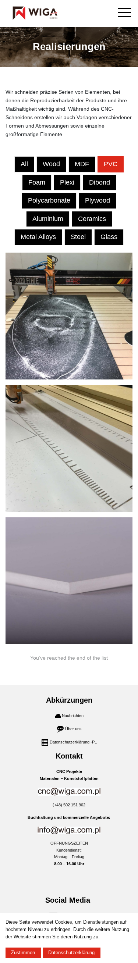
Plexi (67, 182)
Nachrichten (73, 715)
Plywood (97, 200)
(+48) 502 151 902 (69, 805)
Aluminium (47, 218)
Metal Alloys (38, 236)
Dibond (99, 182)
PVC (110, 164)
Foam (36, 182)
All (24, 164)
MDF (82, 164)
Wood (51, 164)
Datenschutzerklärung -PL (73, 742)
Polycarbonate (49, 200)
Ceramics (92, 218)
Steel (78, 236)
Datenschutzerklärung (71, 952)
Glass (108, 236)
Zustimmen (23, 952)
